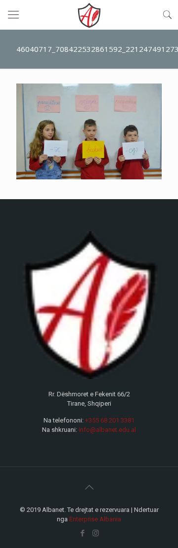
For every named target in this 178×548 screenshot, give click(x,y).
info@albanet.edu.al (107, 429)
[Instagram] (95, 533)
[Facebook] (82, 533)
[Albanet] (89, 14)
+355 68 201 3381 (109, 420)
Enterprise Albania (95, 519)
